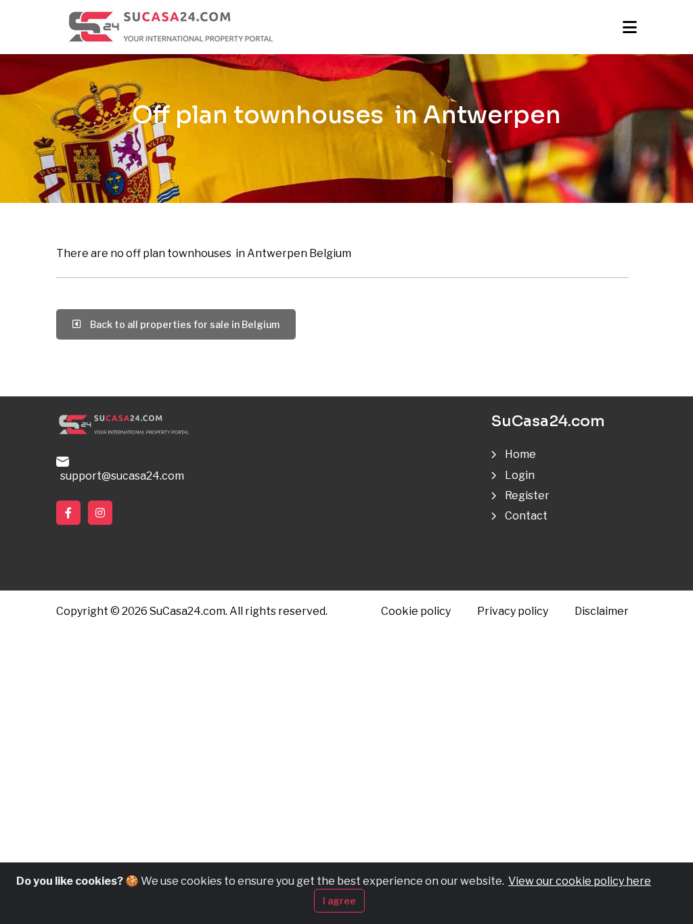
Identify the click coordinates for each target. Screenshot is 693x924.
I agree (339, 900)
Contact (526, 515)
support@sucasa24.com (120, 475)
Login (520, 475)
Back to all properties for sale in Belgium (183, 324)
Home (520, 454)
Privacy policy (512, 611)
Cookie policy (416, 611)
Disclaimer (602, 611)
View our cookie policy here (579, 881)
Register (527, 495)
